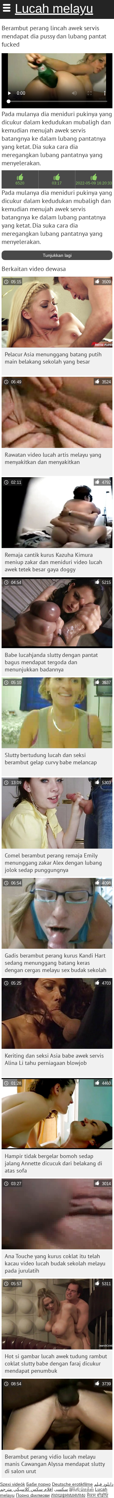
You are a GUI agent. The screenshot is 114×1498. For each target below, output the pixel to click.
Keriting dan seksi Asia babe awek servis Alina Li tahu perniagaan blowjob (54, 1059)
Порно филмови (33, 1495)
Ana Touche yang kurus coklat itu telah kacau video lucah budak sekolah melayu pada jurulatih (55, 1263)
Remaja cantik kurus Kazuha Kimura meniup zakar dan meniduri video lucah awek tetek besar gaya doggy (53, 562)
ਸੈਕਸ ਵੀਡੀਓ (97, 1495)
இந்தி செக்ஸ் (81, 1489)
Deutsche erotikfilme (72, 1484)
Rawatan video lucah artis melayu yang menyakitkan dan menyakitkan (53, 458)
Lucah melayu (54, 8)
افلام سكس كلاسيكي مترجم (26, 1489)
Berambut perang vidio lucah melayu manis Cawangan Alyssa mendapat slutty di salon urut (55, 1464)
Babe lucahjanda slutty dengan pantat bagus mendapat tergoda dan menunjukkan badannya (51, 662)
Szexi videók (12, 1484)
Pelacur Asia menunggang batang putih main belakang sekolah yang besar (53, 358)
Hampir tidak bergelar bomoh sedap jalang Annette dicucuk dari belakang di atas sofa (53, 1163)
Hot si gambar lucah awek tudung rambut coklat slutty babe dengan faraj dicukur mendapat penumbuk (56, 1363)
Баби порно (38, 1484)
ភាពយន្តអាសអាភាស (68, 1495)
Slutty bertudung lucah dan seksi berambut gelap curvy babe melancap (51, 758)
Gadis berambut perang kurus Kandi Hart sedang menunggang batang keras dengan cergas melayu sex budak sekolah (55, 963)
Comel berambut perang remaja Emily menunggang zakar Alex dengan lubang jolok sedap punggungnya (53, 862)
